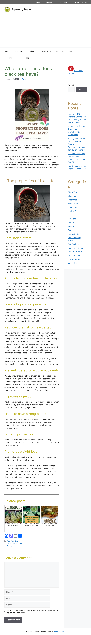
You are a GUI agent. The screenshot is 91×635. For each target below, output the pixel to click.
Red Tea (72, 226)
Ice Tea (71, 215)
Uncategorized (74, 259)
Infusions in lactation (14, 543)
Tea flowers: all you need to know (19, 546)
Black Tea (10, 541)
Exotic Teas (18, 51)
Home (6, 51)
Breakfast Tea (74, 200)
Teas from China (75, 248)
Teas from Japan (75, 255)
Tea (16, 541)
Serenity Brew (21, 9)
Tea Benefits (9, 58)
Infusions (33, 51)
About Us (38, 2)
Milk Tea (72, 222)
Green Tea (72, 207)
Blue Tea (72, 196)
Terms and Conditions (79, 2)
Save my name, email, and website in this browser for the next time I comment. (32, 611)
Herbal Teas (46, 51)
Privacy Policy (62, 2)
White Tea (72, 263)
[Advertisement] (45, 31)
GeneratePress (59, 631)
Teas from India (75, 252)
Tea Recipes (26, 58)
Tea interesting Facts (63, 51)
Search (71, 85)
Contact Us (49, 2)
